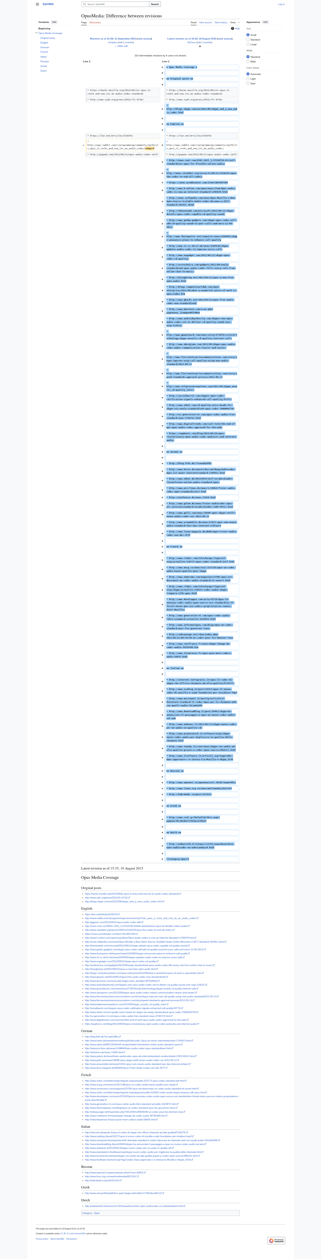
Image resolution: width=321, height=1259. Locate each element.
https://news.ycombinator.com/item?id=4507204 (110, 934)
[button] (37, 4)
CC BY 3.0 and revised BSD (73, 1233)
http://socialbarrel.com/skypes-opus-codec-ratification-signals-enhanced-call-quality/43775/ (133, 1008)
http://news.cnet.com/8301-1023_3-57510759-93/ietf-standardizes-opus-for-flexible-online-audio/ (136, 926)
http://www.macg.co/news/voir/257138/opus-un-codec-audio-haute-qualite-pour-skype (130, 1084)
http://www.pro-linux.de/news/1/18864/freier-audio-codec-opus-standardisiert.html (128, 1048)
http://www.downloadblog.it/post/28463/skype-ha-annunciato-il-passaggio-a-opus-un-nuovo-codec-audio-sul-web (144, 1144)
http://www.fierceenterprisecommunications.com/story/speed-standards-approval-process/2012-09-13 (138, 1000)
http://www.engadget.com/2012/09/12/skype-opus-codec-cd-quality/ (120, 961)
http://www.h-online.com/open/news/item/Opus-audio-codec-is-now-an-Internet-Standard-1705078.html (139, 937)
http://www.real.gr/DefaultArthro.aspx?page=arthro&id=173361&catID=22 (123, 1193)
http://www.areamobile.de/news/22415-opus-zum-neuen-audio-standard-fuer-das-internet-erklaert (136, 1064)
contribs (129, 42)
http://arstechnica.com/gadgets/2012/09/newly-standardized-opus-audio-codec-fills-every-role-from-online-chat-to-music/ (148, 965)
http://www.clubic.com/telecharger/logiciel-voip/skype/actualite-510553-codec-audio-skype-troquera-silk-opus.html (145, 1092)
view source (144, 38)
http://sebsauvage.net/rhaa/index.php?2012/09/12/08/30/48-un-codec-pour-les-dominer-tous (134, 1111)
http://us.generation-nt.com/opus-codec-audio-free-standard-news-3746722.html (127, 1016)
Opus (97, 1213)
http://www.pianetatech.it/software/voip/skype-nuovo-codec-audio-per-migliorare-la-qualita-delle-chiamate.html (143, 1152)
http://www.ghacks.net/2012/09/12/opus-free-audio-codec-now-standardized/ (125, 977)
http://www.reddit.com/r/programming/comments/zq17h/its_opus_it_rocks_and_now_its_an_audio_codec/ (140, 918)
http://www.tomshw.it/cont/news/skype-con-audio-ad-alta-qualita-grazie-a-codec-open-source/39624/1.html (141, 1155)
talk (121, 42)
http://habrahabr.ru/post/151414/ (102, 1180)
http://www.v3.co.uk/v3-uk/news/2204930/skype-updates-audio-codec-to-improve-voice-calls (133, 957)
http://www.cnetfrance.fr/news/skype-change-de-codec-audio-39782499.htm (125, 1115)
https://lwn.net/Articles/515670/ (101, 914)
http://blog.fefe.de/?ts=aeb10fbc (102, 1036)
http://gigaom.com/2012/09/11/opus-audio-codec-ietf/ (113, 922)
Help (237, 28)
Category (87, 1213)
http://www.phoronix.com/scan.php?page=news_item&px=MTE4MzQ (121, 981)
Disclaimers (71, 1239)
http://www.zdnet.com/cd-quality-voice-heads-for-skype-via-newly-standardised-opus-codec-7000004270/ (140, 1012)
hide (54, 22)
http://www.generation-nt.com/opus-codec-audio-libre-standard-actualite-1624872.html (130, 1104)
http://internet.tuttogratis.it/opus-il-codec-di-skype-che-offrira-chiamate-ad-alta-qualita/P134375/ (135, 1132)
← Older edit (121, 46)
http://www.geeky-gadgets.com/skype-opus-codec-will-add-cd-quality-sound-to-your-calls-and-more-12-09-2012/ (144, 949)
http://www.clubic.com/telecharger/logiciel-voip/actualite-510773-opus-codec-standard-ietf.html (134, 1080)
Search (155, 4)
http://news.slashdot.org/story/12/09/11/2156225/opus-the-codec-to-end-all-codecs (128, 930)
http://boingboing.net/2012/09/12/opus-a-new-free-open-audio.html (120, 969)
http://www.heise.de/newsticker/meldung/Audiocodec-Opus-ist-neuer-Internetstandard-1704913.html (138, 1040)
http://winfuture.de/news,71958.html (104, 1052)
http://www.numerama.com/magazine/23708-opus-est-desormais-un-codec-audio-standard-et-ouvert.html (141, 1088)
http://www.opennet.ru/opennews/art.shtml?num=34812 (114, 1172)
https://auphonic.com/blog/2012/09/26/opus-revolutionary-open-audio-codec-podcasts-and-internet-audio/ (141, 1024)
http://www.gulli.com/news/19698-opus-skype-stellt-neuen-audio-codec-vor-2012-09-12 (131, 1060)
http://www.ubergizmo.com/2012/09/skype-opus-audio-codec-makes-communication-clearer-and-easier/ (140, 992)
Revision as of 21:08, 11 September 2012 (113, 38)
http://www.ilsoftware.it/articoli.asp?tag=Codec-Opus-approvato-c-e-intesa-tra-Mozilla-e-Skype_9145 (138, 1159)
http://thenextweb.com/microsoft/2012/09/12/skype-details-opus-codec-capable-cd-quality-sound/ (136, 945)
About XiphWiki (57, 1239)
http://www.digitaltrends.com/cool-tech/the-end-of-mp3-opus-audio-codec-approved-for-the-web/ (136, 1020)
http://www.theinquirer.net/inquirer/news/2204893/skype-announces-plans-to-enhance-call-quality (136, 953)
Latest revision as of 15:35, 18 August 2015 (192, 38)
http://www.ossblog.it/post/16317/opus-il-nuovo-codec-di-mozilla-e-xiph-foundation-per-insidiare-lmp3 (138, 1136)
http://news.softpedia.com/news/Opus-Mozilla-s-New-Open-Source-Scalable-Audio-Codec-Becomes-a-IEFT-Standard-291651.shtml (154, 941)
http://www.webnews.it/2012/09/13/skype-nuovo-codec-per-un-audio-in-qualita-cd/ (128, 1148)
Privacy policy (42, 1239)
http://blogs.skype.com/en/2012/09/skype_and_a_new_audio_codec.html (123, 901)
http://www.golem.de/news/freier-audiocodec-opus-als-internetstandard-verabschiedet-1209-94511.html (139, 1056)
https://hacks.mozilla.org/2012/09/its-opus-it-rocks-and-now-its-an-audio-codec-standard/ (132, 893)
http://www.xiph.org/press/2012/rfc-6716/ (106, 897)
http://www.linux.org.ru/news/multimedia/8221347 (111, 1176)
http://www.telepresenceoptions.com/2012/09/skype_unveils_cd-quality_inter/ (125, 1004)
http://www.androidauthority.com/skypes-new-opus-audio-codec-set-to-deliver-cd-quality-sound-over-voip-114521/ (145, 984)
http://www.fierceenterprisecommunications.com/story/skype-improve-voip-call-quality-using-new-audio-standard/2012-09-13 (150, 996)
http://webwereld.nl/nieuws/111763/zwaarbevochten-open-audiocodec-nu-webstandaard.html (134, 1206)
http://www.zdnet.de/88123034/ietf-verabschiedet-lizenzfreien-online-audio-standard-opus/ (132, 1044)
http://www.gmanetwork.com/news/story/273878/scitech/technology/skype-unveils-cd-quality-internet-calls (140, 988)
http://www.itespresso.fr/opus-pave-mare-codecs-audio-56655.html (120, 1119)
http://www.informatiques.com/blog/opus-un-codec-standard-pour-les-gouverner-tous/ (130, 1107)
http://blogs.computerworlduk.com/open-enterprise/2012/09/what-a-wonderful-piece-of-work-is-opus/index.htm (143, 973)
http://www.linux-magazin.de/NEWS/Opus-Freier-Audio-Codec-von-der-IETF (125, 1068)
